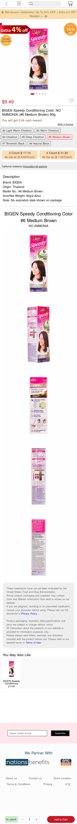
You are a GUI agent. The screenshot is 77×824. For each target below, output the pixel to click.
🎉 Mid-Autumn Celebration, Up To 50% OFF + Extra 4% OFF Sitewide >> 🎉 (38, 14)
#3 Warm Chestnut (47, 130)
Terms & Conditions (18, 784)
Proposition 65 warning (35, 166)
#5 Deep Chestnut (33, 137)
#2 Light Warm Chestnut (17, 130)
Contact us (35, 778)
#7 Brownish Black (13, 143)
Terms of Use (33, 642)
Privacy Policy (29, 613)
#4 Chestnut (9, 137)
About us (11, 778)
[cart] (70, 3)
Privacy (47, 784)
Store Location (62, 778)
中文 (67, 784)
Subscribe (60, 733)
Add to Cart (61, 819)
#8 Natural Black (39, 143)
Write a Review (65, 124)
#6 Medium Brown (59, 137)
